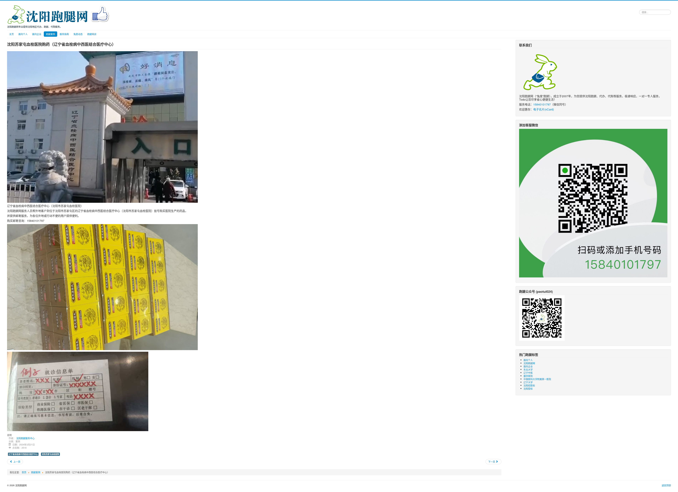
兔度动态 (78, 34)
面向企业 (36, 34)
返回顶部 (666, 485)
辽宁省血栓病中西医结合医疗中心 (23, 454)
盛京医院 (528, 375)
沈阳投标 (528, 388)
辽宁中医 (528, 372)
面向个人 (23, 34)
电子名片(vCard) (543, 109)
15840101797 (542, 104)
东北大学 (528, 369)
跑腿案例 (50, 34)
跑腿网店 (91, 34)
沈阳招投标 (529, 385)
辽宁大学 (528, 382)
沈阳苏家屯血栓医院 (50, 454)
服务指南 (64, 34)
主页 (11, 34)
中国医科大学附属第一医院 (537, 379)
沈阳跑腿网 (529, 363)
